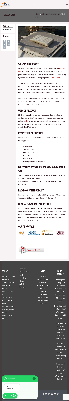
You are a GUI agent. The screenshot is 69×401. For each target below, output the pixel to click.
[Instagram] (52, 394)
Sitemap (22, 287)
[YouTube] (55, 394)
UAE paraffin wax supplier (50, 14)
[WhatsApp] (58, 394)
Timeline (22, 278)
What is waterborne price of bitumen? (43, 279)
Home (37, 14)
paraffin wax (55, 78)
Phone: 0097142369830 (8, 291)
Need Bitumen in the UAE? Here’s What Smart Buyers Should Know (60, 312)
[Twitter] (46, 394)
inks (26, 121)
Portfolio (22, 269)
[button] (34, 5)
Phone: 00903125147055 (8, 316)
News (21, 281)
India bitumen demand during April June (43, 300)
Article (22, 284)
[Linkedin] (49, 394)
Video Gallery (24, 272)
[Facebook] (43, 394)
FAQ (21, 275)
